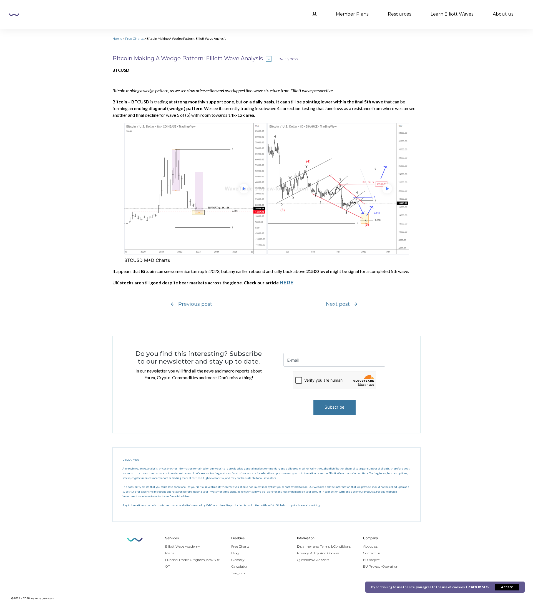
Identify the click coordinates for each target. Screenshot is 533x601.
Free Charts (134, 38)
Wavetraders (14, 14)
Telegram (238, 573)
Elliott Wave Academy (182, 546)
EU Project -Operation (380, 566)
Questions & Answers (313, 560)
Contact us (371, 553)
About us (503, 14)
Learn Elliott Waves (452, 14)
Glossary (237, 560)
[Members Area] (314, 14)
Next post (338, 304)
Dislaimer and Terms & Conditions (324, 546)
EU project (371, 560)
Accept (507, 587)
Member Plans (352, 14)
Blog (235, 553)
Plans (169, 553)
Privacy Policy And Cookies (318, 553)
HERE (287, 283)
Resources (399, 14)
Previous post (195, 304)
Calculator (239, 566)
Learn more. (478, 587)
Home (117, 38)
